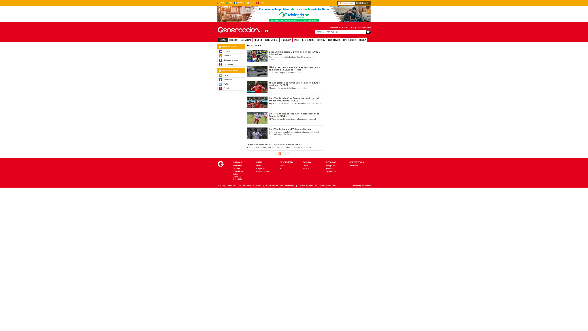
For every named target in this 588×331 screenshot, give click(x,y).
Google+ (263, 3)
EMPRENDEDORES (350, 40)
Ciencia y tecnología (237, 178)
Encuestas (228, 64)
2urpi (231, 3)
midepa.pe (330, 166)
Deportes (237, 168)
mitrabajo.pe (331, 171)
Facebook (241, 3)
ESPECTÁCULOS (271, 40)
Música (306, 168)
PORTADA (223, 40)
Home (258, 166)
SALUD (297, 40)
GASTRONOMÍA (308, 40)
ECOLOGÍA (321, 40)
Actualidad (237, 166)
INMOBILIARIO (334, 40)
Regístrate (260, 168)
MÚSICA (362, 40)
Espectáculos (238, 171)
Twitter (252, 3)
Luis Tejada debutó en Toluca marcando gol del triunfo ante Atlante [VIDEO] (294, 99)
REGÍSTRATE (362, 3)
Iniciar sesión (347, 3)
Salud (235, 174)
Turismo (227, 56)
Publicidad (353, 166)
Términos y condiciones (362, 186)
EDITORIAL (233, 40)
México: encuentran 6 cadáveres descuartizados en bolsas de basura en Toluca (294, 68)
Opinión (227, 51)
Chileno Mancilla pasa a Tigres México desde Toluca (274, 144)
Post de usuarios (263, 171)
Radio (305, 166)
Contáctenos (365, 27)
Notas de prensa (231, 60)
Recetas (283, 168)
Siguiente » (286, 154)
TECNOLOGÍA (286, 40)
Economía (330, 168)
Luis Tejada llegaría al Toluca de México (290, 129)
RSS (222, 3)
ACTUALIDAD (246, 40)
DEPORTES (258, 40)
